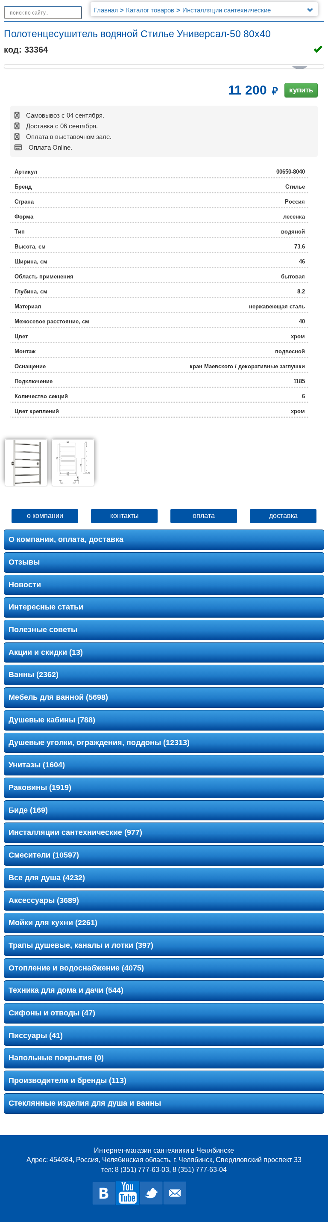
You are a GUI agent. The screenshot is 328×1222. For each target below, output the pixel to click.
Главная (106, 10)
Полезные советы (43, 629)
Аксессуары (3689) (44, 900)
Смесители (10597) (44, 855)
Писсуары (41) (36, 1035)
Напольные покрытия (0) (56, 1057)
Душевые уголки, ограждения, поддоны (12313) (99, 742)
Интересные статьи (46, 607)
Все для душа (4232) (47, 877)
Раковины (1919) (40, 787)
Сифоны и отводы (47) (52, 1013)
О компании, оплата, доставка (66, 539)
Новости (25, 584)
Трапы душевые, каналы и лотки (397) (81, 945)
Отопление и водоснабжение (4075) (76, 968)
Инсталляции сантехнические (226, 10)
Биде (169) (28, 810)
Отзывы (24, 562)
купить (301, 90)
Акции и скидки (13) (46, 652)
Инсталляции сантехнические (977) (75, 832)
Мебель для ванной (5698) (58, 697)
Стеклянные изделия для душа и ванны (85, 1103)
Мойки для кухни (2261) (53, 922)
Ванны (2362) (34, 674)
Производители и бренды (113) (67, 1080)
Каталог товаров (150, 10)
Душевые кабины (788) (52, 720)
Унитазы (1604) (37, 764)
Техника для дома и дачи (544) (66, 990)
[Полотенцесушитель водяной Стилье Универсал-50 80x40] (26, 462)
